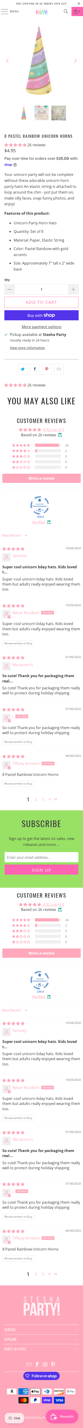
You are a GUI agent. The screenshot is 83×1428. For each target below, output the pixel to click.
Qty (7, 280)
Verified (38, 522)
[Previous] (8, 61)
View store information (27, 348)
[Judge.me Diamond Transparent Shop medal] (39, 505)
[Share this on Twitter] (23, 369)
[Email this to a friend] (59, 369)
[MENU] (2, 11)
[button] (15, 144)
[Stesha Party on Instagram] (45, 1364)
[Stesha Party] (41, 11)
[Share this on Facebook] (35, 369)
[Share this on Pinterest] (47, 369)
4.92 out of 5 (53, 429)
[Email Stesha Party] (29, 1364)
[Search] (66, 11)
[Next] (75, 61)
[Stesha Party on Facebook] (37, 1364)
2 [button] (36, 799)
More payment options (42, 326)
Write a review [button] (41, 478)
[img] (13, 548)
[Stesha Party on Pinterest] (53, 1364)
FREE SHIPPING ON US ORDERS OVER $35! (41, 3)
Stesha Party (32, 1417)
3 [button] (43, 799)
